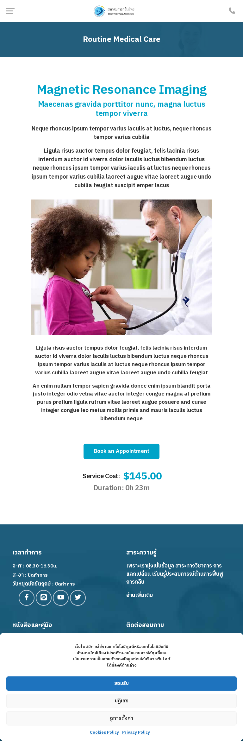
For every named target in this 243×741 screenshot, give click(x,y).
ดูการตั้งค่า (121, 718)
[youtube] (61, 598)
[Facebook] (26, 598)
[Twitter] (78, 598)
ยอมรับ (121, 683)
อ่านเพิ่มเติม (139, 595)
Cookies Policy (104, 732)
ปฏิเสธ (121, 701)
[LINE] (44, 598)
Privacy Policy (136, 732)
